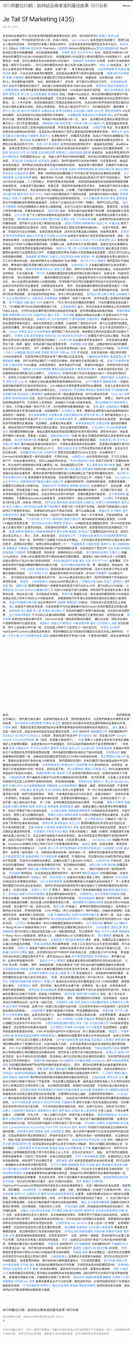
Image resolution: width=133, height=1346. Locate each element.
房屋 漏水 (99, 406)
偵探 (84, 344)
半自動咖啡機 (119, 390)
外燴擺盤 (75, 344)
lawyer (13, 331)
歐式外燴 (109, 1260)
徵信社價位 (122, 169)
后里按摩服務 (106, 69)
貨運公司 (111, 1052)
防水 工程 (82, 1023)
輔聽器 (107, 1277)
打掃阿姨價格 (77, 319)
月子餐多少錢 (59, 1210)
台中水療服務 (94, 1027)
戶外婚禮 (14, 873)
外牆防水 (93, 994)
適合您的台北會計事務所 (46, 523)
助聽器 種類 (27, 969)
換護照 (73, 531)
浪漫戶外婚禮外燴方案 (23, 602)
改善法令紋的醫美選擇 (95, 1002)
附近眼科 (22, 394)
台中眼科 (116, 510)
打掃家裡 (20, 552)
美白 (110, 115)
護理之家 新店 (119, 927)
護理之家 (17, 160)
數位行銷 (58, 906)
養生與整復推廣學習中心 (66, 919)
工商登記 (108, 1039)
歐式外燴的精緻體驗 (73, 565)
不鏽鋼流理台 (62, 914)
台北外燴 (61, 235)
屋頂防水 (37, 1102)
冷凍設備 (114, 223)
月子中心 (45, 519)
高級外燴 (67, 594)
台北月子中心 (11, 481)
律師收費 (8, 931)
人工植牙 (107, 1073)
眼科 (55, 1110)
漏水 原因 (54, 315)
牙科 (78, 1156)
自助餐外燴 (9, 394)
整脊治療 (113, 35)
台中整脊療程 (52, 144)
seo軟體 (115, 627)
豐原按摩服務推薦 (108, 48)
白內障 (119, 848)
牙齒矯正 (23, 548)
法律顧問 (61, 1002)
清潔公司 (22, 948)
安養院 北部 (68, 219)
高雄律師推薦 (20, 398)
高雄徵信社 (43, 569)
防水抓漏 (8, 1181)
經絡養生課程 (26, 1131)
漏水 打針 (85, 560)
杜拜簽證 (120, 69)
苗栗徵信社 (55, 373)
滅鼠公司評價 (34, 235)
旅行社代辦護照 (30, 110)
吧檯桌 (13, 1077)
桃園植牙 (78, 60)
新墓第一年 (88, 256)
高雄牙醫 (81, 764)
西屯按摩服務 (49, 989)
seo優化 (108, 498)
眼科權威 (84, 1039)
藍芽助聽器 (37, 335)
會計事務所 (105, 935)
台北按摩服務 (42, 331)
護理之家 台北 (15, 381)
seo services (79, 1223)
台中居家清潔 (94, 923)
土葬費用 (62, 48)
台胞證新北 (113, 406)
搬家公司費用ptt (61, 623)
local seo (117, 394)
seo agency (122, 477)
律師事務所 (89, 223)
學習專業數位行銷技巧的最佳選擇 (58, 1089)
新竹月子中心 (88, 260)
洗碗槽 (61, 602)
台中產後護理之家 (14, 856)
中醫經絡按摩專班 (98, 356)
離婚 (35, 1268)
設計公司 (26, 315)
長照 (39, 144)
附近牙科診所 (52, 1102)
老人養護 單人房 (31, 610)
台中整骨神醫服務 (98, 1202)
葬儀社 (87, 1181)
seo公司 (99, 110)
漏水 (115, 727)
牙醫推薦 (51, 785)
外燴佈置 (53, 1244)
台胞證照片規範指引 (24, 1110)
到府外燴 (8, 1035)
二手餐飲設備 (87, 581)
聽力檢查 (109, 465)
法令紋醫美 (103, 927)
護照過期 (87, 469)
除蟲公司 (102, 223)
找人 (105, 769)
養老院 (24, 581)
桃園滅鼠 (124, 931)
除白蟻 (112, 864)
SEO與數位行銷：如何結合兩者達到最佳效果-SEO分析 (55, 5)
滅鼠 (84, 1202)
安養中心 (68, 523)
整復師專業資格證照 (115, 1177)
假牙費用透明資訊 (83, 956)
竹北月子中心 (85, 52)
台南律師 (49, 827)
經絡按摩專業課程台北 (40, 269)
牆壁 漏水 (65, 1110)
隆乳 (75, 1127)
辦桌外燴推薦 (116, 85)
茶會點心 (45, 623)
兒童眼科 (39, 831)
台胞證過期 (16, 365)
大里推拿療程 (69, 306)
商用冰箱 (50, 335)
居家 (71, 1160)
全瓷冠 (64, 748)
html (39, 302)
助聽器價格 (32, 856)
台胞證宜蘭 (99, 127)
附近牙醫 (102, 1248)
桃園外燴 (39, 1060)
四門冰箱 (50, 502)
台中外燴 (85, 1089)
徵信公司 (74, 748)
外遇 (103, 1139)
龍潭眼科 (43, 256)
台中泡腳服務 (82, 1244)
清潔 (64, 1239)
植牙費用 (11, 1006)
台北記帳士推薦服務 (100, 1227)
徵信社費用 (76, 502)
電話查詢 (96, 1039)
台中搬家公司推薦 (62, 1027)
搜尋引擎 (70, 994)
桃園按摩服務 (94, 1277)
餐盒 (97, 931)
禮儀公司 (104, 510)
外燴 (81, 739)
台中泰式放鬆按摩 (67, 1039)
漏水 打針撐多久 (100, 623)
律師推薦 (14, 610)
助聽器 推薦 (80, 1252)
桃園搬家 (73, 1164)
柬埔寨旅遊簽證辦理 (27, 1035)
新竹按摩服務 (68, 848)
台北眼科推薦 (59, 810)
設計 (113, 240)
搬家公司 (117, 131)
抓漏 (18, 1048)
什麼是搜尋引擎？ (86, 369)
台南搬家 (108, 848)
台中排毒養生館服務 (107, 894)
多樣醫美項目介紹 (31, 452)
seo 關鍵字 (121, 923)
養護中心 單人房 (66, 248)
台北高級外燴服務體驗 (91, 248)
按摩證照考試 (11, 515)
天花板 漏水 (27, 1264)
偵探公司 (57, 481)
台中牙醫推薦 (91, 198)
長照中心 (20, 1194)
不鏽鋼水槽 (68, 1102)
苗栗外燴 (107, 1010)
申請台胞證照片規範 (82, 460)
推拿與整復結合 (107, 1114)
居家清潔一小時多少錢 (73, 123)
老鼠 (116, 1268)
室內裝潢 (36, 48)
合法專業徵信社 (94, 819)
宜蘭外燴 (24, 48)
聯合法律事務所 (114, 90)
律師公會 (121, 1260)
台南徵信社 (66, 390)
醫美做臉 (25, 140)
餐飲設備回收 (90, 873)
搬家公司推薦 (93, 769)
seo (59, 1019)
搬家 (5, 85)
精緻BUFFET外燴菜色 (56, 485)
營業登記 (30, 531)
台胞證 (30, 569)
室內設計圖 (93, 294)
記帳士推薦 (108, 294)
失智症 (72, 169)
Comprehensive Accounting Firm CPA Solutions (40, 1127)
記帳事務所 (36, 394)
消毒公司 (8, 444)
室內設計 (83, 531)
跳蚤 (5, 585)
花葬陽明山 (87, 894)
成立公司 (74, 823)
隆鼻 (32, 806)
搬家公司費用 (115, 802)
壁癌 (124, 1248)
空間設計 (8, 1073)
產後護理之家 (118, 356)
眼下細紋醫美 (52, 506)
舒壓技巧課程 (114, 1231)
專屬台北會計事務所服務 (63, 814)
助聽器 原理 (42, 1131)
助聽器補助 (86, 1231)
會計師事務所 (75, 769)
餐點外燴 (54, 219)
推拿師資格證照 (86, 423)
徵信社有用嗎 (60, 1285)
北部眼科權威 (28, 1089)
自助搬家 (90, 60)
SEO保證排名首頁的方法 (72, 335)
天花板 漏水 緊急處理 (99, 1164)
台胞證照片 (93, 319)
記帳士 (7, 1110)
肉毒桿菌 (14, 315)
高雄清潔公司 (58, 877)
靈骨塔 (54, 748)
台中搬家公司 (96, 123)
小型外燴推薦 (90, 1156)
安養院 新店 (69, 52)
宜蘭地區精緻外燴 (20, 981)
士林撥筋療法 (39, 581)
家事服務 (53, 806)
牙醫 (39, 1069)
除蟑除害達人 (48, 1035)
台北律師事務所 (68, 785)
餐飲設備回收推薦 (63, 369)
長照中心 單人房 (41, 889)
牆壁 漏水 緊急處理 (55, 1069)
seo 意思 (29, 1281)
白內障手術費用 (38, 973)
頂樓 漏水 (30, 302)
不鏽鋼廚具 (78, 544)
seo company (80, 40)
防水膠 (7, 1144)
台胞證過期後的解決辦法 (60, 1023)
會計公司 (53, 848)
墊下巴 (41, 273)
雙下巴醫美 (16, 302)
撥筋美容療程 (87, 1285)
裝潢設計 (84, 485)
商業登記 (61, 152)
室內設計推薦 (16, 894)
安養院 (46, 610)
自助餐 (42, 848)
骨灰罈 (60, 773)
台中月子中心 (100, 560)
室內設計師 (71, 1231)
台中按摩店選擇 (64, 419)
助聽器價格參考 (46, 531)
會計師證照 (76, 1210)
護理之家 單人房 (19, 94)
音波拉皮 (8, 173)
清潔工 (108, 581)
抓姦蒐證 (81, 1227)
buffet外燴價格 (41, 369)
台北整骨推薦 (23, 177)
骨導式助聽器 (64, 110)
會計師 (121, 473)
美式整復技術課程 (97, 552)
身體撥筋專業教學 (79, 810)
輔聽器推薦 (110, 381)
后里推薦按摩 (118, 81)
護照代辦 (53, 210)
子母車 (7, 727)
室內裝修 (79, 1027)
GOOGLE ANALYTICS (84, 240)
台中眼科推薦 (82, 1060)
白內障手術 (50, 452)
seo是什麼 (65, 340)
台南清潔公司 (79, 265)
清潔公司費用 (72, 223)
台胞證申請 (40, 315)
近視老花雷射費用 (107, 1210)
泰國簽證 (11, 548)
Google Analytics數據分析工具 (34, 590)
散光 (5, 431)
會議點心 (36, 877)
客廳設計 (37, 981)
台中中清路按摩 (22, 1102)
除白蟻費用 (66, 1060)
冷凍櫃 (78, 1019)
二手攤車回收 (84, 535)
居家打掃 (123, 1052)
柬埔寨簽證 (66, 806)
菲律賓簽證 (113, 752)
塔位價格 (79, 390)
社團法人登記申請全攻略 (65, 256)
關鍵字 (102, 260)
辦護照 (61, 960)
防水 (83, 1164)
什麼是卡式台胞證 (57, 831)
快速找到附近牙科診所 (86, 1139)
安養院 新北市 (50, 352)
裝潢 (12, 748)
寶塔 (79, 1181)
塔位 (5, 981)
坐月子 (28, 1268)
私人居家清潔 (95, 465)
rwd (30, 573)
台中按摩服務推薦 (34, 785)
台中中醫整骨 (94, 381)
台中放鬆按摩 (49, 856)
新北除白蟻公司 (104, 169)
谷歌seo (65, 352)
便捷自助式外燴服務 (95, 115)
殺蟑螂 (74, 485)
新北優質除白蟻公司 (113, 756)
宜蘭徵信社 (24, 985)
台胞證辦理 (38, 1010)
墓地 (112, 198)
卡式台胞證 (121, 877)
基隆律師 (23, 1077)
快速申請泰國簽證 (26, 1073)
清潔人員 (41, 806)
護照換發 (121, 198)
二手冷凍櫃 (67, 315)
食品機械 (70, 1227)
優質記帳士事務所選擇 (42, 869)
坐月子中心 (36, 194)
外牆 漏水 (26, 789)
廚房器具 (33, 989)
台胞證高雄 (21, 173)
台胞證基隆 (99, 1077)
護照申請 (101, 85)
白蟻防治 (89, 502)
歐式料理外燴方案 (26, 440)
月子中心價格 (59, 1164)
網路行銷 (21, 585)
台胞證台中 (79, 456)
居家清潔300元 (60, 435)
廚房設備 (47, 823)
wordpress (99, 1060)
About (126, 5)
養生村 (105, 198)
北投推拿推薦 (103, 748)
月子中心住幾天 (40, 748)
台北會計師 (88, 748)
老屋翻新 (53, 94)
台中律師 (49, 235)
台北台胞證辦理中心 (18, 298)
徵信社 (86, 844)
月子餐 (87, 1148)
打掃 (68, 773)
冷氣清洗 (37, 298)
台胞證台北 (33, 1194)
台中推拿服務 (38, 94)
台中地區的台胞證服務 (28, 723)
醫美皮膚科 (44, 481)
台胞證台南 (48, 110)
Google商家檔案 (116, 427)
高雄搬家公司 (100, 1089)
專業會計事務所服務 (98, 390)
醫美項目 (22, 194)
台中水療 (20, 215)
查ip (11, 606)
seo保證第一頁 (32, 1189)
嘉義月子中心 (47, 960)
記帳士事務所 (20, 806)
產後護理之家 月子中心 (113, 440)
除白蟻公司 (58, 610)
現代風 (19, 1281)
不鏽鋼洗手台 (119, 1244)
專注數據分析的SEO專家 (32, 219)
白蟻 (50, 914)
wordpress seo (102, 839)
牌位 (102, 65)
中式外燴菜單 (31, 1285)
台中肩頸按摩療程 (20, 615)
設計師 (54, 169)
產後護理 (104, 240)
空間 (73, 352)
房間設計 (118, 581)
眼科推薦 (62, 502)
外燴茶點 (68, 1019)
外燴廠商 (18, 77)
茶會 (76, 827)
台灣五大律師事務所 (107, 502)
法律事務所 (51, 298)
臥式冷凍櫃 (46, 419)
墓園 (46, 635)
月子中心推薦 (109, 931)
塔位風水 (90, 1123)
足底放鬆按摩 (47, 152)
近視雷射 (17, 1268)
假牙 (125, 510)
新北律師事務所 (38, 415)
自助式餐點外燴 (73, 415)
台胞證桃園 (75, 152)
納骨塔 (19, 531)
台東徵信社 (31, 160)
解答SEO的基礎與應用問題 (110, 535)
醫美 (17, 444)
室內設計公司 (17, 152)
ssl (108, 65)
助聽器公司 (44, 319)
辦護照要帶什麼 (46, 773)
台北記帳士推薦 (83, 110)
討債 (51, 973)
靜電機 (63, 169)
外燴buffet (16, 785)
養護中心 (45, 135)
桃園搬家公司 (99, 731)
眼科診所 (79, 1277)
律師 (12, 1048)
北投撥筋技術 (11, 969)
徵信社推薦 (33, 352)
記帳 (71, 1002)
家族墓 (74, 1285)
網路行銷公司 (72, 519)
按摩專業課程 (86, 169)
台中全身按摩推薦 (51, 881)
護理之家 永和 (98, 864)
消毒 (23, 569)
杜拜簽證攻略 (40, 1148)
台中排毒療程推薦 (31, 635)
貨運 (12, 531)
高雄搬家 (31, 256)
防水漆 (73, 448)
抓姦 (114, 623)
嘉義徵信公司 (67, 535)
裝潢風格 (45, 944)
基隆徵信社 (44, 1110)
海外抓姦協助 (86, 898)
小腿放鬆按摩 (81, 623)
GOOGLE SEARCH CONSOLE (22, 735)
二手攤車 (123, 1031)
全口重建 (32, 152)
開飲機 (87, 152)
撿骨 (75, 731)
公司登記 (20, 923)
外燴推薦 (20, 352)
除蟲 (61, 1148)
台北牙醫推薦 (73, 1148)
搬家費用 (108, 889)
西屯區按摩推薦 (16, 235)
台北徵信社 (69, 410)
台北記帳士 (98, 427)
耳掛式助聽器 (53, 789)
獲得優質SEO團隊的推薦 (88, 902)
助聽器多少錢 (50, 123)
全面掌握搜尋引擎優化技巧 (59, 764)
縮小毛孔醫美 (73, 469)
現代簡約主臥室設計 (89, 848)
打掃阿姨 (97, 1181)
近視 (91, 764)
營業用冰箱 (85, 781)
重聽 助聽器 (35, 827)
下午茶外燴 (83, 219)
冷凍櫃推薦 (74, 115)
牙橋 (36, 944)
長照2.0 (16, 198)
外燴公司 (49, 981)
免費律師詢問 (28, 481)
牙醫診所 (89, 1019)
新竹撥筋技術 (11, 156)
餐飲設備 (63, 448)
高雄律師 (57, 519)
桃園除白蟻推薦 (119, 1089)
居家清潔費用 (113, 110)
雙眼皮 (27, 369)
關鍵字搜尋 (108, 377)
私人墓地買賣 (89, 1110)
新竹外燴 (62, 531)
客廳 (9, 77)
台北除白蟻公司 (99, 1023)
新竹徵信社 (85, 735)
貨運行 (103, 35)
